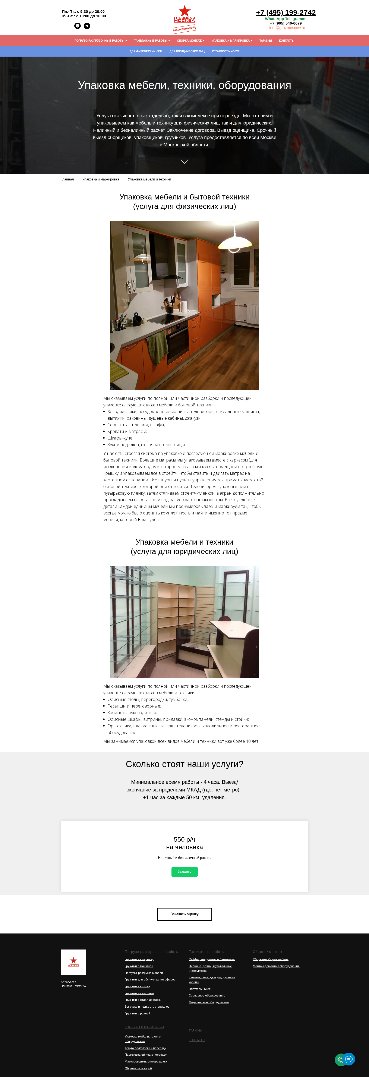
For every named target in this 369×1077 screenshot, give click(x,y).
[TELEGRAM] (87, 28)
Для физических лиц (146, 51)
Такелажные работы (150, 40)
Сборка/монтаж (189, 40)
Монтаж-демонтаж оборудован (274, 966)
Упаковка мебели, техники (143, 1036)
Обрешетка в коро (137, 1068)
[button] (184, 872)
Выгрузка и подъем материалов (147, 1006)
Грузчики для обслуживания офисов (150, 979)
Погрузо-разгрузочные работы (99, 40)
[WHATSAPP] (77, 28)
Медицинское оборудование (209, 1002)
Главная (67, 179)
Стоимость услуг (225, 51)
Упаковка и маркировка (231, 40)
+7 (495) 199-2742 (286, 12)
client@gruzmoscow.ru (285, 28)
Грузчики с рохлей (137, 1013)
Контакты (286, 40)
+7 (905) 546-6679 (286, 23)
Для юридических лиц (187, 51)
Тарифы (265, 40)
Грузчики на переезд (139, 959)
